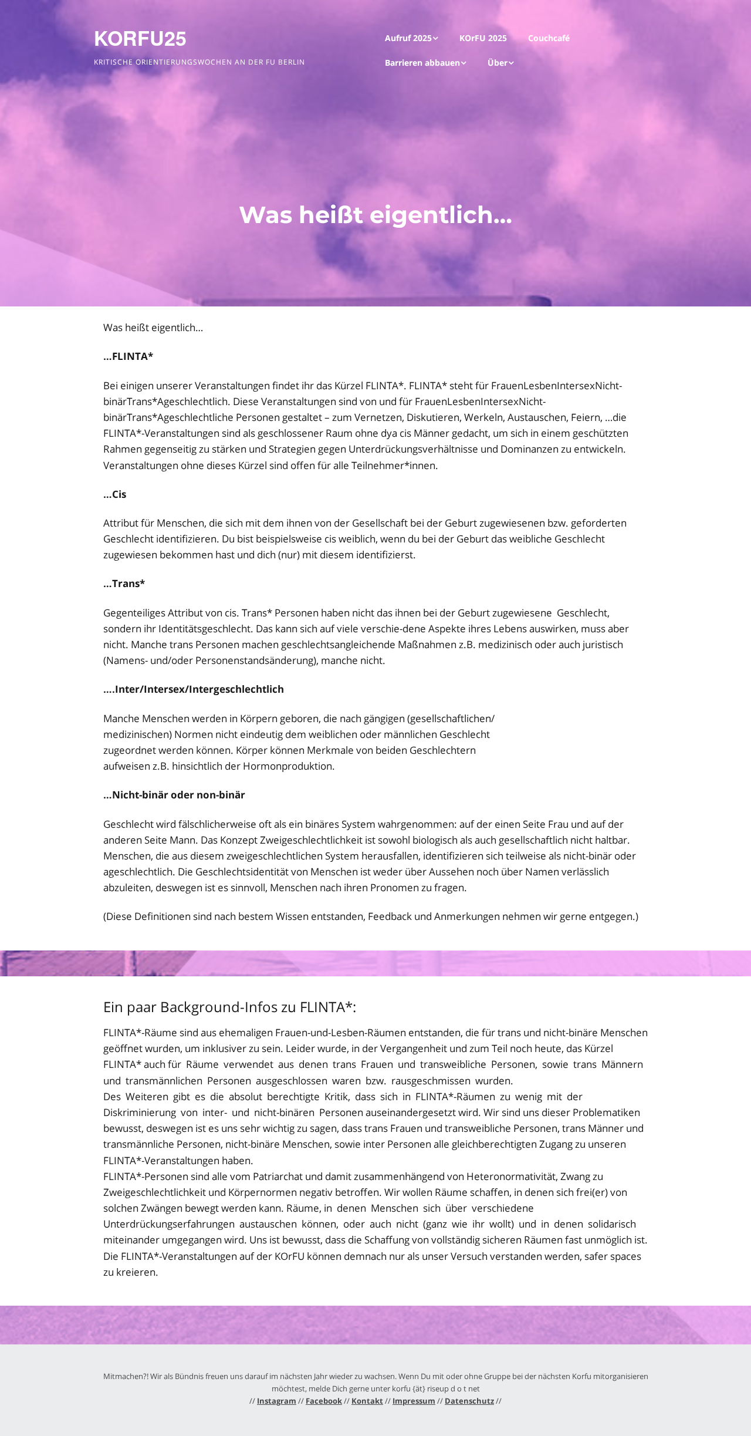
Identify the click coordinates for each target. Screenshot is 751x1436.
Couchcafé (549, 37)
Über (498, 62)
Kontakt (367, 1400)
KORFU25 (140, 37)
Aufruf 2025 (408, 37)
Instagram (276, 1400)
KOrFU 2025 (483, 37)
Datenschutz (469, 1400)
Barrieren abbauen (422, 62)
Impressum (414, 1400)
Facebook (324, 1400)
